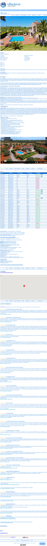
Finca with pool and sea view (6, 272)
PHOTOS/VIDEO (39, 168)
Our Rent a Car (26, 10)
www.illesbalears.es (4, 533)
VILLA (13, 15)
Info (16, 10)
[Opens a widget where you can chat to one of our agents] (42, 543)
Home (3, 10)
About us (18, 540)
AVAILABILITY (34, 15)
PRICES (29, 15)
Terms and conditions (25, 540)
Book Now (38, 174)
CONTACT (39, 15)
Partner (20, 10)
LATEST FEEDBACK (23, 15)
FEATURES (17, 15)
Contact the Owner (9, 10)
